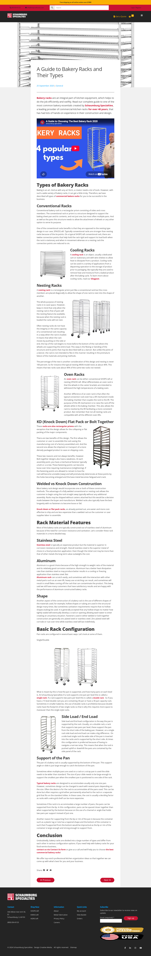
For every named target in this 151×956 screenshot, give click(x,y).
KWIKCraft (35, 915)
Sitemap (73, 947)
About (56, 911)
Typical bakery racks (46, 783)
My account (81, 911)
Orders (79, 918)
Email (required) (107, 917)
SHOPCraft (35, 911)
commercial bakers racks (68, 196)
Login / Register (136, 8)
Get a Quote (121, 16)
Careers (57, 922)
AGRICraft (34, 918)
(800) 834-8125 (13, 922)
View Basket (81, 915)
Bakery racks (44, 98)
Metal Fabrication (61, 915)
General (59, 85)
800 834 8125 (16, 8)
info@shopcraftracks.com (35, 8)
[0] (130, 16)
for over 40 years (98, 109)
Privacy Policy (59, 918)
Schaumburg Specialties (99, 105)
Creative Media (46, 947)
